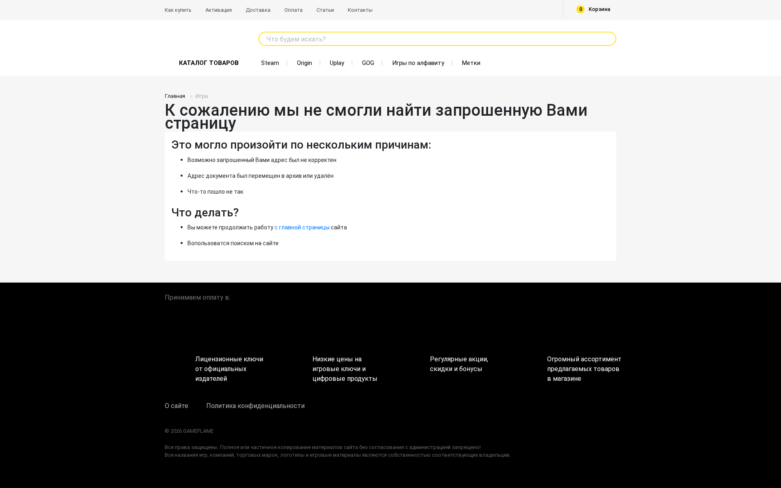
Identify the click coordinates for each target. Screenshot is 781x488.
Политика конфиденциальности (255, 406)
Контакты (360, 10)
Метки (471, 63)
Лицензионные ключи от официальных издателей (229, 366)
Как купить (178, 10)
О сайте (176, 406)
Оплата (293, 10)
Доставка (258, 10)
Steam (270, 63)
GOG (368, 63)
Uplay (337, 63)
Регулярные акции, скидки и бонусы (459, 364)
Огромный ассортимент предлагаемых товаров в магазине (581, 366)
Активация (218, 10)
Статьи (325, 10)
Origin (304, 63)
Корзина (595, 9)
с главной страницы (302, 227)
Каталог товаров (209, 63)
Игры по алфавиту (418, 63)
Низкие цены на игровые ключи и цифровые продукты (344, 366)
